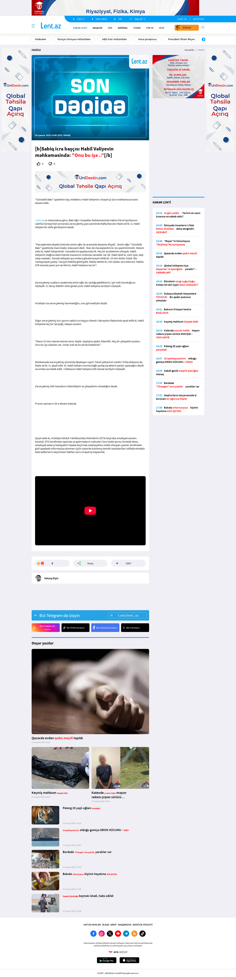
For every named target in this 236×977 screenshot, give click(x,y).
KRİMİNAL (123, 27)
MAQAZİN (97, 27)
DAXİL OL (182, 19)
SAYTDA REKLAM (92, 924)
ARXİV (113, 924)
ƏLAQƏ (105, 924)
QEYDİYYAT (198, 19)
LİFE (110, 27)
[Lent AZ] (51, 25)
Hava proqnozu (147, 39)
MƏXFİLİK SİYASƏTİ (143, 924)
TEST (161, 27)
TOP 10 (149, 27)
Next (203, 40)
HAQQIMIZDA (124, 924)
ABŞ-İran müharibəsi (114, 39)
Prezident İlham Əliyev (181, 39)
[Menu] (33, 26)
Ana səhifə (189, 50)
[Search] (203, 27)
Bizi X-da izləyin (133, 627)
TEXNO (137, 27)
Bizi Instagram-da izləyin (47, 628)
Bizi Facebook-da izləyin (106, 627)
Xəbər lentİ (80, 27)
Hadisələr (40, 39)
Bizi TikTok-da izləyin (76, 627)
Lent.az (40, 220)
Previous (32, 40)
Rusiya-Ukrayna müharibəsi (74, 39)
